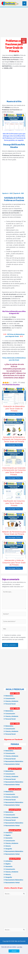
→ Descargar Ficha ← (14, 414)
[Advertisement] (14, 21)
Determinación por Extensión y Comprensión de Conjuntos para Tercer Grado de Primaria (14, 471)
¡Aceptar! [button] (14, 951)
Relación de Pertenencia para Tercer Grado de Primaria (14, 533)
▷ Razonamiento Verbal (12, 764)
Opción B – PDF (19, 193)
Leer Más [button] (19, 947)
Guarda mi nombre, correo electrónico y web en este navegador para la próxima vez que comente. (14, 637)
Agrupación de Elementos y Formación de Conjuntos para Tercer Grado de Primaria (14, 439)
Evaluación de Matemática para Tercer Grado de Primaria (14, 408)
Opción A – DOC (7, 193)
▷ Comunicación (9, 698)
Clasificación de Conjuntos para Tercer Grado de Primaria (14, 503)
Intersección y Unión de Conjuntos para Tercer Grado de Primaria (14, 562)
